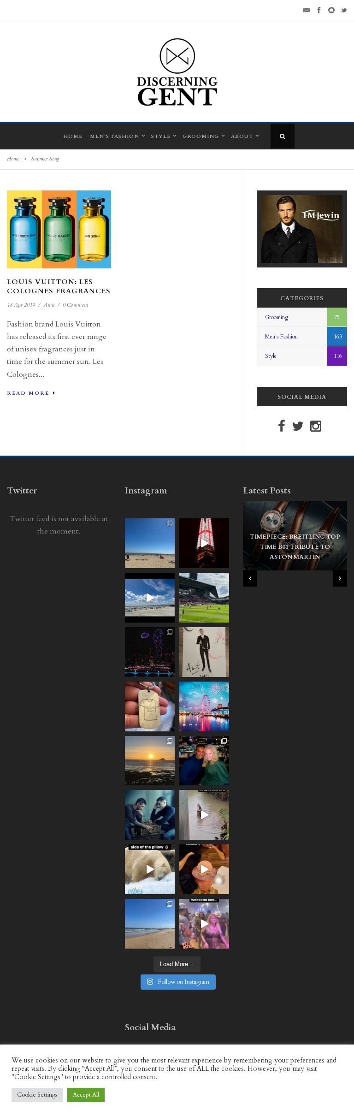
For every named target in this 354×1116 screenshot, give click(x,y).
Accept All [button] (86, 1095)
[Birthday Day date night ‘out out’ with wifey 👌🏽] (204, 761)
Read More (28, 393)
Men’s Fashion (114, 136)
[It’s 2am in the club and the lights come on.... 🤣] (204, 815)
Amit (48, 305)
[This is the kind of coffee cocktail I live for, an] (204, 869)
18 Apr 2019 (21, 305)
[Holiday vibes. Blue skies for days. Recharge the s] (150, 543)
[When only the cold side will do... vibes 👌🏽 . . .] (150, 869)
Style (161, 136)
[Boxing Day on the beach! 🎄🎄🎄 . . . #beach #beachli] (150, 761)
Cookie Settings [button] (37, 1095)
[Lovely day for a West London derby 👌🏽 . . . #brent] (204, 598)
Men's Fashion (281, 336)
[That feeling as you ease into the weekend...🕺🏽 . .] (204, 924)
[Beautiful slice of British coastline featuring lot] (150, 924)
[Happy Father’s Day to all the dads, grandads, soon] (150, 706)
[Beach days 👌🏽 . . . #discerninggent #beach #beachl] (150, 598)
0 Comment (75, 305)
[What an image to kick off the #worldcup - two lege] (150, 815)
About (242, 136)
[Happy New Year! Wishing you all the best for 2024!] (150, 652)
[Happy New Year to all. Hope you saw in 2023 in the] (204, 706)
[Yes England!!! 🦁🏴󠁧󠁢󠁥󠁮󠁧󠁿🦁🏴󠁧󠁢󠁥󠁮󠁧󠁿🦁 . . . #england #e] (204, 543)
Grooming (201, 136)
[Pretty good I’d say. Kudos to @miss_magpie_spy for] (204, 652)
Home (73, 136)
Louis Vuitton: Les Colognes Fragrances (59, 286)
